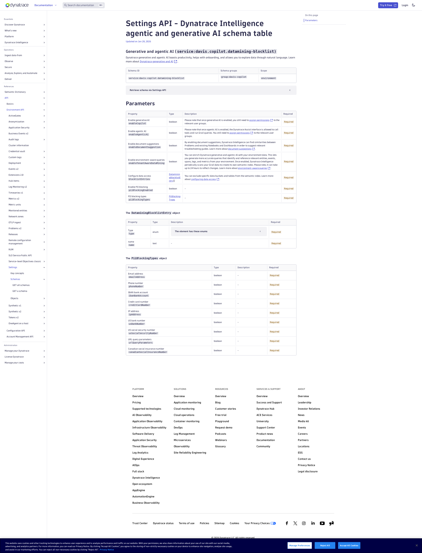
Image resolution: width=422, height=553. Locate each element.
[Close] (44, 98)
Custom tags (15, 157)
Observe (9, 61)
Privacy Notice (107, 550)
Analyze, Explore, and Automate (21, 73)
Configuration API (16, 331)
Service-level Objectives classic (25, 261)
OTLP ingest (15, 222)
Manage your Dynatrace (17, 351)
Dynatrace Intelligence (16, 42)
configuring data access (203, 179)
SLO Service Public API (20, 255)
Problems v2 (15, 228)
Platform (9, 36)
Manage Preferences (299, 545)
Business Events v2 (18, 133)
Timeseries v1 (16, 193)
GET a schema (20, 291)
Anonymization (16, 122)
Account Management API (20, 337)
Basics (10, 104)
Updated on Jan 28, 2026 (138, 41)
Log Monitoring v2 (18, 187)
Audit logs (14, 139)
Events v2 (13, 169)
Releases (13, 234)
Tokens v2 (14, 317)
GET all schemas (21, 285)
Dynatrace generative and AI (156, 61)
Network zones (16, 216)
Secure (8, 67)
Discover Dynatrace (15, 25)
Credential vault (17, 151)
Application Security (19, 128)
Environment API (15, 110)
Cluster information (19, 145)
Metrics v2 (14, 199)
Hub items (14, 181)
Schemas (15, 279)
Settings (13, 267)
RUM (11, 249)
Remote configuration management (20, 242)
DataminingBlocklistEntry (175, 177)
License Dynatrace (14, 357)
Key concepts (17, 273)
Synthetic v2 (15, 311)
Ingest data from (13, 55)
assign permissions (259, 120)
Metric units (15, 205)
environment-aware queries (252, 168)
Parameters (311, 20)
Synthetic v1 (15, 306)
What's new (10, 31)
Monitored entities (18, 211)
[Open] (44, 24)
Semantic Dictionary (15, 92)
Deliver (8, 79)
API (6, 98)
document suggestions (240, 149)
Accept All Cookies (349, 545)
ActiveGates (15, 116)
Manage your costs (14, 363)
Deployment (15, 163)
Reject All (325, 545)
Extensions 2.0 (16, 175)
